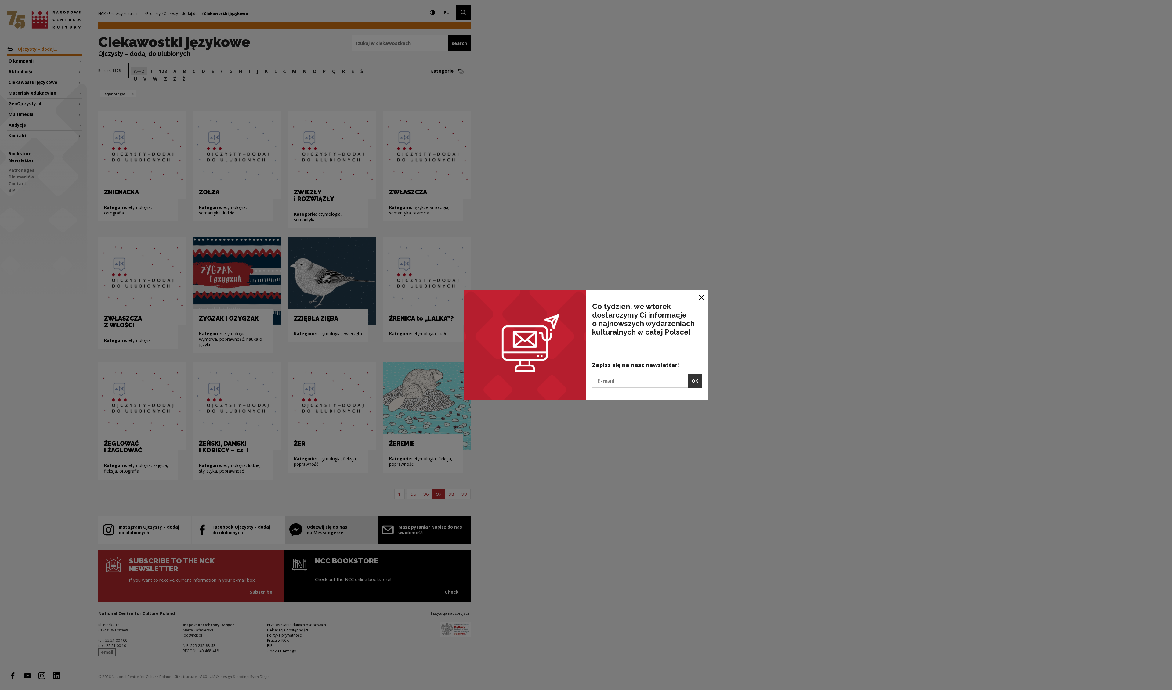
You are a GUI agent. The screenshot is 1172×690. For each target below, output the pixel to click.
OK (695, 381)
